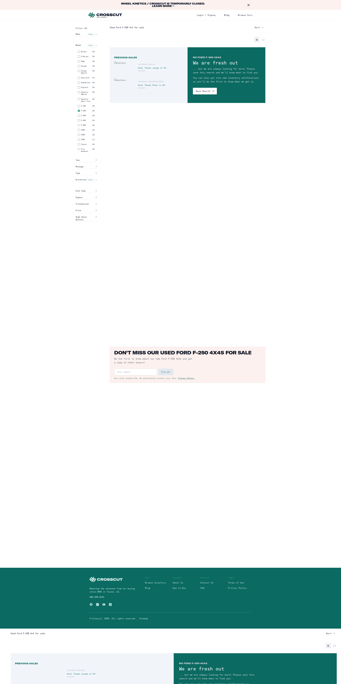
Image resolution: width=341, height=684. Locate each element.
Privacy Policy (237, 588)
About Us (178, 582)
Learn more (163, 6)
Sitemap (143, 618)
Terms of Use (236, 582)
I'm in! (165, 372)
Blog (226, 15)
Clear (90, 34)
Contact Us (207, 582)
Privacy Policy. (186, 378)
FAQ (202, 588)
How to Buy (179, 588)
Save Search (203, 91)
